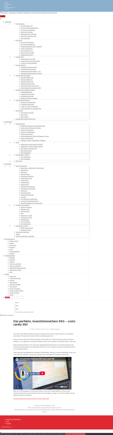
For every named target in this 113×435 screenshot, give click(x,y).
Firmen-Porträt (13, 241)
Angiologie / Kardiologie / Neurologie (32, 168)
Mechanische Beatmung (28, 186)
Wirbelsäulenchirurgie (27, 195)
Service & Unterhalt (15, 264)
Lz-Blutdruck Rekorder (27, 104)
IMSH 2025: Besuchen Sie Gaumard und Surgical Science (45, 407)
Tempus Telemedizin (27, 134)
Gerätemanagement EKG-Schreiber (31, 46)
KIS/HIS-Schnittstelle (27, 42)
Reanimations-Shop (10, 7)
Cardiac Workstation (27, 48)
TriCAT (11, 295)
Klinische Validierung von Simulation (31, 203)
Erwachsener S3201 (26, 215)
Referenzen (8, 4)
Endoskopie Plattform (27, 176)
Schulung (12, 260)
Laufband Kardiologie (27, 96)
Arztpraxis (37, 405)
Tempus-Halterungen (27, 138)
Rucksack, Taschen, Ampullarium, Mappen (33, 140)
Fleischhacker (13, 282)
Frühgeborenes (25, 209)
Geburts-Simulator (26, 207)
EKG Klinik (19, 40)
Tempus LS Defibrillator (28, 132)
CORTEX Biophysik (15, 278)
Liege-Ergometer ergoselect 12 (30, 86)
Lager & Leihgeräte (15, 266)
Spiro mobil (24, 115)
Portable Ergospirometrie (28, 69)
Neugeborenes (25, 211)
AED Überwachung (26, 151)
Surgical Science (14, 293)
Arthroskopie (24, 170)
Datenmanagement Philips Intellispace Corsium (35, 136)
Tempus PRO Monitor (27, 130)
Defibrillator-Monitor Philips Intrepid (32, 146)
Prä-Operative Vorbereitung (29, 199)
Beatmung (24, 172)
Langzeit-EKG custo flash (28, 59)
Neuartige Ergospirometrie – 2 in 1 (31, 71)
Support (11, 262)
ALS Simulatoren (26, 157)
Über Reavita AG (10, 239)
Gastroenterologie (26, 178)
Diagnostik (8, 22)
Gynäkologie (24, 180)
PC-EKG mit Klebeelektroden (29, 28)
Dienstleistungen (10, 255)
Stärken (11, 243)
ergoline (12, 280)
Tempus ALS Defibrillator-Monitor (31, 128)
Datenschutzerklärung (78, 434)
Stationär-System (26, 230)
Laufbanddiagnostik (26, 92)
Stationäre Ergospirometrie (29, 67)
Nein (70, 434)
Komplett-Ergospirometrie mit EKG (31, 73)
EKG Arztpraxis (20, 24)
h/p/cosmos (13, 286)
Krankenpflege (25, 220)
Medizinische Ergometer (23, 75)
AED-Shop (19, 161)
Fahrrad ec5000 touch (27, 82)
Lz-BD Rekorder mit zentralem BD (31, 108)
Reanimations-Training (22, 155)
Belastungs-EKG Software (28, 34)
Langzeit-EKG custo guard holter (30, 61)
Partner (7, 274)
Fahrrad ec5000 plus (27, 79)
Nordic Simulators (14, 289)
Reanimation (8, 122)
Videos (18, 234)
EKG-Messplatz (25, 38)
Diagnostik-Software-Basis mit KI (26, 119)
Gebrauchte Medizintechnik (17, 268)
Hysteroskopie (25, 182)
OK (66, 434)
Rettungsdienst (20, 124)
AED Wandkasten (26, 153)
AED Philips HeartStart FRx (29, 148)
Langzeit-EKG (20, 57)
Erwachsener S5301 (26, 217)
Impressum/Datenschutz (13, 419)
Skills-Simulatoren (21, 166)
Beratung (12, 258)
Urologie (23, 197)
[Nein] (85, 434)
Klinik (17, 142)
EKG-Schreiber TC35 (27, 51)
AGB (10, 272)
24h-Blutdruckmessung (23, 100)
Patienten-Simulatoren (22, 205)
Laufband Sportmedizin (27, 94)
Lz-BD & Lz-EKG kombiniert (29, 63)
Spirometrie (19, 110)
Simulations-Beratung (22, 232)
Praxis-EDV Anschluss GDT (28, 36)
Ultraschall (24, 191)
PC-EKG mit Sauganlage (28, 30)
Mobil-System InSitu (27, 228)
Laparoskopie (25, 184)
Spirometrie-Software (27, 113)
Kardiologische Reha (27, 55)
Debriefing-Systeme (22, 226)
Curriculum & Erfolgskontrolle (30, 201)
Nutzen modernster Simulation (25, 236)
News (6, 6)
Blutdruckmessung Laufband (29, 98)
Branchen (12, 247)
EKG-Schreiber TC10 (26, 26)
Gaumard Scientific (15, 284)
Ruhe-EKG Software (27, 32)
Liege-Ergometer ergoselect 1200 (31, 88)
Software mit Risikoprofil (28, 102)
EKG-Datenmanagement (28, 44)
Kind (22, 213)
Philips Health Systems (16, 291)
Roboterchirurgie (26, 193)
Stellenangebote (14, 251)
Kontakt (7, 9)
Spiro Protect (25, 117)
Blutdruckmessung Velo (28, 84)
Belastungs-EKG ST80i (27, 53)
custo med (12, 276)
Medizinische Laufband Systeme (25, 90)
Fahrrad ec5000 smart (27, 77)
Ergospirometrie (21, 65)
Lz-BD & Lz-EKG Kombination (29, 106)
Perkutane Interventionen (28, 189)
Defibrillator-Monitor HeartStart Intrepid (33, 126)
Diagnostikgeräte (46, 405)
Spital (17, 309)
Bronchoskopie (25, 174)
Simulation (8, 164)
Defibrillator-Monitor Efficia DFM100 (31, 144)
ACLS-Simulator (25, 159)
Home (6, 2)
